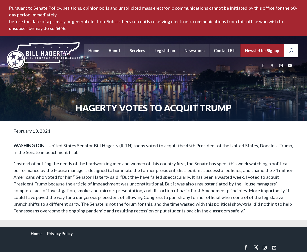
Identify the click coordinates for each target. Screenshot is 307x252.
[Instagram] (265, 247)
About (114, 50)
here (60, 28)
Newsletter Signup (262, 50)
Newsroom (195, 50)
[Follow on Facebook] (263, 65)
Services (137, 50)
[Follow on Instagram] (281, 65)
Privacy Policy (60, 233)
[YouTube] (274, 247)
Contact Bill (225, 50)
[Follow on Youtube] (290, 65)
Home (93, 50)
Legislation (165, 50)
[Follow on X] (272, 65)
